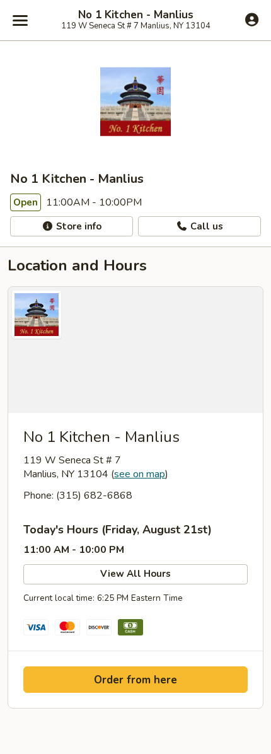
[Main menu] (20, 20)
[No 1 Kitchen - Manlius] (135, 350)
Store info (77, 226)
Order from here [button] (135, 680)
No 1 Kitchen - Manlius (135, 15)
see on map (139, 474)
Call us (205, 226)
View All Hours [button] (135, 573)
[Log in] (252, 19)
